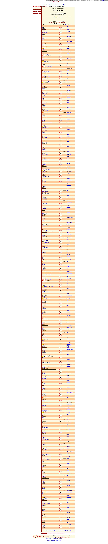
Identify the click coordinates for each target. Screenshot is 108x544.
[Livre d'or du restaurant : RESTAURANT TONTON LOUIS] (60, 510)
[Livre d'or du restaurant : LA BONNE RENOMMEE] (60, 113)
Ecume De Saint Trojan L (45, 225)
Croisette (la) (43, 206)
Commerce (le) (44, 188)
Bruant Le (43, 120)
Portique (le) (43, 430)
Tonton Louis (43, 510)
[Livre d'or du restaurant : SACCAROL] (60, 469)
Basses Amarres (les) (44, 93)
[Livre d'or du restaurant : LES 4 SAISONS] (60, 27)
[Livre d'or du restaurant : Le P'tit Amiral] (60, 388)
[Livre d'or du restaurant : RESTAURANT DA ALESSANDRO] (60, 208)
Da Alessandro (44, 208)
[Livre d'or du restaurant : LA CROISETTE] (60, 206)
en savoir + (103, 0)
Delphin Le (43, 215)
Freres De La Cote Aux (45, 262)
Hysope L (43, 306)
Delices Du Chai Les (44, 213)
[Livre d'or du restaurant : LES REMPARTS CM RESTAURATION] (60, 454)
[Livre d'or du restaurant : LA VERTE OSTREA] (60, 518)
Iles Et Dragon (44, 308)
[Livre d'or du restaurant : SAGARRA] (60, 471)
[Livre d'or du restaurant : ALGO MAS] (60, 42)
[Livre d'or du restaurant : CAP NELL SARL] (60, 149)
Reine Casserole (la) (44, 447)
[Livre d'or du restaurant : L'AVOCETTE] (60, 86)
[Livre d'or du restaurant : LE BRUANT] (60, 120)
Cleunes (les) (43, 179)
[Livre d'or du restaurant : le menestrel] (60, 357)
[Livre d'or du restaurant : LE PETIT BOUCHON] (60, 400)
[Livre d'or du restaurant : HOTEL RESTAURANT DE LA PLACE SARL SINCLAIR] (60, 456)
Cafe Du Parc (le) (44, 142)
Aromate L (43, 56)
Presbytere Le (44, 432)
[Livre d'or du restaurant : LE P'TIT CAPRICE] (60, 390)
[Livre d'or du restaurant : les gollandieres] (60, 276)
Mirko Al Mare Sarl (44, 365)
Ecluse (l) (43, 223)
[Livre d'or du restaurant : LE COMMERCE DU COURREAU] (60, 191)
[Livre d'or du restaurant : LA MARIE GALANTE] (60, 347)
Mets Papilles (43, 360)
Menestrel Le (43, 357)
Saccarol (43, 469)
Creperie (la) (43, 201)
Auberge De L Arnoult (48, 66)
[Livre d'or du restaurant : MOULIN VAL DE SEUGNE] (60, 371)
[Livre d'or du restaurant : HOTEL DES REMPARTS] (60, 303)
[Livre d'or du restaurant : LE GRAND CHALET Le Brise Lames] (60, 286)
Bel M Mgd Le (44, 95)
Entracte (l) (43, 228)
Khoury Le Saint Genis (45, 325)
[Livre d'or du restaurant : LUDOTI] (60, 333)
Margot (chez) (44, 345)
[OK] (106, 0)
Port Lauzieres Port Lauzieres (46, 429)
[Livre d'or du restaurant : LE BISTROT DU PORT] (60, 108)
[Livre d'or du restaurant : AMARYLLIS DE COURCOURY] (60, 47)
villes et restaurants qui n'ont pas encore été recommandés (54, 538)
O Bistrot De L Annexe (45, 381)
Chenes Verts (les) (47, 169)
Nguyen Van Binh (44, 378)
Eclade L (43, 220)
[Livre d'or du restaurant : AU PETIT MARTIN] (60, 403)
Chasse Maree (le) (44, 166)
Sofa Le (43, 486)
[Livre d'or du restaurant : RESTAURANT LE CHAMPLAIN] (60, 164)
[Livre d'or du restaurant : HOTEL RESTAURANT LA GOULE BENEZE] (60, 277)
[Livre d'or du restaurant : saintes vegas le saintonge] (60, 478)
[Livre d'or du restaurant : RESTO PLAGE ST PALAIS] (60, 491)
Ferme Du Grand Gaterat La (45, 245)
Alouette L (43, 44)
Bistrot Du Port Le (44, 108)
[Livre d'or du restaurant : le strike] (60, 493)
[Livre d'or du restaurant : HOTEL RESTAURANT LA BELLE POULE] (60, 98)
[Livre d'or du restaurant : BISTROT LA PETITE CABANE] (60, 410)
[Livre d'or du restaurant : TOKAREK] (60, 508)
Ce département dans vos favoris (46, 4)
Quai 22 (43, 434)
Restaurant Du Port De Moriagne (46, 459)
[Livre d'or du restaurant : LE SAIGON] (60, 473)
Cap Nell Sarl (43, 149)
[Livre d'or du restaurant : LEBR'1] (60, 328)
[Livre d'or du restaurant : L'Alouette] (60, 44)
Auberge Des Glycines (45, 73)
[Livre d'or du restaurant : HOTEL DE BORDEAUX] (60, 299)
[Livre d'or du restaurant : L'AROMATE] (60, 56)
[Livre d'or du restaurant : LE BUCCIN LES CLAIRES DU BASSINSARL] (60, 122)
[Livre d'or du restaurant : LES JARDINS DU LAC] (60, 316)
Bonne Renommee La (45, 113)
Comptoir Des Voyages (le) (45, 193)
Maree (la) (43, 340)
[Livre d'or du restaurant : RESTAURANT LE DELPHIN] (60, 215)
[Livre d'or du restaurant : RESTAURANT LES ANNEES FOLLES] (60, 51)
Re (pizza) (43, 442)
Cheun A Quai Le (44, 171)
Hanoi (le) (43, 296)
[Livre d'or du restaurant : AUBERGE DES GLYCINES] (60, 73)
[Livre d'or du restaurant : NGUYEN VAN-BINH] (60, 378)
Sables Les (43, 466)
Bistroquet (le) (44, 105)
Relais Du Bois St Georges (45, 452)
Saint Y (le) (43, 476)
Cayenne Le (43, 157)
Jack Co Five (43, 311)
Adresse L (43, 34)
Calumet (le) (43, 144)
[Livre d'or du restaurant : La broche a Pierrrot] (60, 118)
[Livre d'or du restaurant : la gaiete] (60, 267)
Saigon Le (43, 473)
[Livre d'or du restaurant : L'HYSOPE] (60, 306)
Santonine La (43, 481)
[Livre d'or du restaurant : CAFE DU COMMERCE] (60, 140)
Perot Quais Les (44, 398)
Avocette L (43, 86)
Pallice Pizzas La (44, 393)
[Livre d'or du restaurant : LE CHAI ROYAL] (60, 161)
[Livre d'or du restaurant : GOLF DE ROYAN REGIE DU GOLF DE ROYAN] (60, 272)
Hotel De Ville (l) (44, 301)
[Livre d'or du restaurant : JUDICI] (60, 321)
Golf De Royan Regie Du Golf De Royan (47, 272)
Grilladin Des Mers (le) (45, 291)
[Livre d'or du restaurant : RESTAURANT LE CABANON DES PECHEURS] (60, 135)
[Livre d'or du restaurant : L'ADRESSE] (60, 34)
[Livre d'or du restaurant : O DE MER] (60, 383)
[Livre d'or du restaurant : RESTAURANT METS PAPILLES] (60, 360)
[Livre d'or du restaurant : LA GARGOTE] (60, 269)
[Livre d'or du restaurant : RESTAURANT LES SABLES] (60, 466)
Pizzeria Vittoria (44, 425)
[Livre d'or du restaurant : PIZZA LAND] (60, 417)
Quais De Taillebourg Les (45, 439)
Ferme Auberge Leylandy (45, 242)
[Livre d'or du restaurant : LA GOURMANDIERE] (60, 281)
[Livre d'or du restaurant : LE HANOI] (60, 296)
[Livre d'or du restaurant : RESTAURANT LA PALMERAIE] (60, 395)
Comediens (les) (44, 186)
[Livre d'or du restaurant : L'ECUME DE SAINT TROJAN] (60, 225)
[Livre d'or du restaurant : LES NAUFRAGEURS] (60, 376)
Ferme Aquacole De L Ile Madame (46, 240)
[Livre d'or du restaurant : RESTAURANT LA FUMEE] (60, 264)
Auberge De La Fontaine (45, 71)
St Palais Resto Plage (44, 491)
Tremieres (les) (44, 513)
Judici (42, 321)
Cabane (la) (45, 125)
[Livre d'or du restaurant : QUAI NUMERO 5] (60, 437)
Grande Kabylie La (44, 289)
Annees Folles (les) (44, 51)
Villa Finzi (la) (44, 522)
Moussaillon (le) (44, 373)
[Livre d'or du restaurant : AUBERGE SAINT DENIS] (60, 81)
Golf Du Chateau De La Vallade (46, 274)
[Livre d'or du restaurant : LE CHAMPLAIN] (60, 162)
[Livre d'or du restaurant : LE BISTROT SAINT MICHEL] (60, 110)
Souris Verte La (44, 488)
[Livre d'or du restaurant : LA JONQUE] (60, 320)
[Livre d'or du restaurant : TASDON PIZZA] (60, 505)
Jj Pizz (45, 318)
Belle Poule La (44, 98)
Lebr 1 (43, 328)
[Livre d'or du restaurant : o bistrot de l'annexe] (60, 381)
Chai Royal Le (44, 161)
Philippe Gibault (46, 412)
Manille (45, 338)
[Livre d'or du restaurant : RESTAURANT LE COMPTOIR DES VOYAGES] (60, 193)
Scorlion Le (43, 483)
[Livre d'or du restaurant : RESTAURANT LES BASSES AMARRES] (60, 93)
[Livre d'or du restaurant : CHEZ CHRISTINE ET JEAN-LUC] (60, 176)
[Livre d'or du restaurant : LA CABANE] (60, 132)
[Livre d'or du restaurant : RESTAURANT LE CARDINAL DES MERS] (60, 154)
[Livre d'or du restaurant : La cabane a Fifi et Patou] (60, 127)
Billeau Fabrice (44, 103)
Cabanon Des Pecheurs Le (45, 135)
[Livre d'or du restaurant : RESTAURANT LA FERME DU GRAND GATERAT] (60, 245)
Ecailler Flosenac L (44, 218)
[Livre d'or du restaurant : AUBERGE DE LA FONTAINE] (60, 71)
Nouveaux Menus (59, 6)
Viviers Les (43, 527)
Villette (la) (43, 525)
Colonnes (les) (44, 184)
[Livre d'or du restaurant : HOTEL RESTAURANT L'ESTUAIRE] (60, 235)
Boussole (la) (43, 115)
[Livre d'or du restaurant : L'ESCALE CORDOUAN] (60, 232)
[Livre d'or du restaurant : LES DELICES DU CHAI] (60, 213)
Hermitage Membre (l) (47, 298)
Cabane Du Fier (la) (44, 130)
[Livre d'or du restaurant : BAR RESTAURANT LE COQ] (60, 196)
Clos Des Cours (44, 181)
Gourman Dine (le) (48, 279)
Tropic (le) (43, 515)
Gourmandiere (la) (44, 281)
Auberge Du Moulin (47, 76)
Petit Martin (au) (44, 403)
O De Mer (43, 383)
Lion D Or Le (44, 330)
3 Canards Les (44, 25)
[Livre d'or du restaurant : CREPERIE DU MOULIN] (60, 203)
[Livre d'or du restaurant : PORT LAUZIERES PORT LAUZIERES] (60, 429)
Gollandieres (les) (44, 276)
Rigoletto (43, 461)
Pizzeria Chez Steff (44, 422)
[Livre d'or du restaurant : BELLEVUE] (60, 100)
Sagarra (43, 471)
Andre (43, 49)
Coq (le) (43, 196)
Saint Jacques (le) (44, 474)
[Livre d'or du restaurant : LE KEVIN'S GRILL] (60, 323)
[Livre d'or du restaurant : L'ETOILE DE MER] (60, 237)
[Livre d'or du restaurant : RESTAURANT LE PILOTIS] (60, 415)
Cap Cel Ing (43, 147)
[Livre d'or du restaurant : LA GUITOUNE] (60, 294)
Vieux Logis (43, 520)
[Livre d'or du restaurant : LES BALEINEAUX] (60, 91)
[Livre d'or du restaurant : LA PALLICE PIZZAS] (60, 393)
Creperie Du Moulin (44, 203)
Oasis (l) (43, 385)
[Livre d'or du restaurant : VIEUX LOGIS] (60, 520)
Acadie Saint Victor (44, 32)
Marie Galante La (44, 347)
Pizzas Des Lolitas (44, 420)
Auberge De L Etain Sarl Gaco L (46, 69)
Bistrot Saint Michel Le (45, 110)
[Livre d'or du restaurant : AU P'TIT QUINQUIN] (60, 64)
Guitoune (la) (43, 294)
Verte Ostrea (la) (44, 518)
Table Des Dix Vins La (45, 498)
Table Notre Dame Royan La (46, 503)
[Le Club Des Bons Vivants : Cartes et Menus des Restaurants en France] (54, 2)
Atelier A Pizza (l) (46, 61)
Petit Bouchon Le (44, 400)
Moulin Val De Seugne (45, 371)
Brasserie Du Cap (44, 117)
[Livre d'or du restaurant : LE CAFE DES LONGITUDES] (60, 139)
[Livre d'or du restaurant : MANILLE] (60, 338)
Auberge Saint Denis (47, 81)
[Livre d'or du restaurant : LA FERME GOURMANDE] (60, 247)
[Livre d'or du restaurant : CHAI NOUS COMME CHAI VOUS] (60, 159)
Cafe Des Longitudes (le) (45, 139)
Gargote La (43, 269)
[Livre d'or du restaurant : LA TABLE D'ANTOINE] (60, 496)
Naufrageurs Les (44, 376)
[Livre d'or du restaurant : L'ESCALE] (60, 230)
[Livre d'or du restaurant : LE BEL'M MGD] (60, 95)
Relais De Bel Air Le (44, 449)
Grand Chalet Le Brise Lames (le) (48, 286)
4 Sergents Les (44, 29)
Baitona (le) (43, 88)
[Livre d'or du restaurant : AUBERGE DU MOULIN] (60, 76)
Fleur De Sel (43, 250)
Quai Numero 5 (44, 437)
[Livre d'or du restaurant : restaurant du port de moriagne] (60, 459)
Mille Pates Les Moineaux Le (46, 362)
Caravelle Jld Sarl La (44, 152)
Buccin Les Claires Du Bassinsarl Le (47, 122)
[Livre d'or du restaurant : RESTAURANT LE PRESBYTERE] (60, 432)
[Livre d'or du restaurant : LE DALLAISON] (60, 210)
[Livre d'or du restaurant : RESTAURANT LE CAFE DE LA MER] (60, 137)
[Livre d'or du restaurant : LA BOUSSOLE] (60, 115)
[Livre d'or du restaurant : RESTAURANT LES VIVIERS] (60, 527)
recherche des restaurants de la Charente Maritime (54, 540)
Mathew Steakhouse (49, 355)
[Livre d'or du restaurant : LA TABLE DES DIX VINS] (60, 498)
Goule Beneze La (44, 277)
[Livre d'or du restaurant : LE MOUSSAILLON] (60, 373)
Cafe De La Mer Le (44, 137)
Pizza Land (43, 417)
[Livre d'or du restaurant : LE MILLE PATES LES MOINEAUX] (60, 362)
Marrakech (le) (44, 352)
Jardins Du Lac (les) (44, 316)
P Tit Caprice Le (44, 390)
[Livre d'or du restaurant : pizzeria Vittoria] (60, 425)
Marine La (43, 350)
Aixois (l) (43, 39)
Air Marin (43, 37)
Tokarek (43, 508)
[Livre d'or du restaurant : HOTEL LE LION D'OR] (60, 330)
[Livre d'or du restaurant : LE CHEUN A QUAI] (60, 171)
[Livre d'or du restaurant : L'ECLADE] (60, 220)
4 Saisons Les (44, 27)
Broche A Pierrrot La (44, 118)
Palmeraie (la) (44, 395)
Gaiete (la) (43, 267)
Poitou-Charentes (63, 4)
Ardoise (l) (46, 54)
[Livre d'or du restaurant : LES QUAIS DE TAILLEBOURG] (60, 439)
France (59, 4)
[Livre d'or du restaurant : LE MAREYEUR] (60, 343)
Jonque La (43, 320)
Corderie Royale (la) (44, 198)
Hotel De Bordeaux (44, 299)
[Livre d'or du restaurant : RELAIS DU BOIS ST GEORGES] (60, 452)
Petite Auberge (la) (44, 407)
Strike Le (43, 493)
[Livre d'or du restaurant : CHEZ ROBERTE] (60, 174)
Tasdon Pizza (43, 505)
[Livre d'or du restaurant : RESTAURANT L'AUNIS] (60, 83)
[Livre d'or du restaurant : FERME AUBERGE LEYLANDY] (60, 242)
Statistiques (62, 6)
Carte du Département (49, 6)
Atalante (43, 59)
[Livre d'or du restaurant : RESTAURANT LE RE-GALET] (60, 444)
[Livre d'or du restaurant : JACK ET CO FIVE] (60, 311)
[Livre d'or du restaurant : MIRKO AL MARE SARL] (60, 365)
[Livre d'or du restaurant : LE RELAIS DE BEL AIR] (60, 449)
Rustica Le (43, 464)
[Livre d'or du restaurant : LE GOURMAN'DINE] (60, 279)
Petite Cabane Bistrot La (45, 410)
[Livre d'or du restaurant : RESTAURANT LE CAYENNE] (60, 157)
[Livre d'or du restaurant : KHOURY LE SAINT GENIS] (60, 325)
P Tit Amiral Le (44, 388)
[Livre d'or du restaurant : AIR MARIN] (60, 37)
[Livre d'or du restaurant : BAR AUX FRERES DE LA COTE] (60, 262)
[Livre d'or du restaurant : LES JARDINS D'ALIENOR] (60, 313)
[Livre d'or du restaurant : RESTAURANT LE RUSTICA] (60, 464)
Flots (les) (43, 257)
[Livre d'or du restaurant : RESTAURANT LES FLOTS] (60, 257)
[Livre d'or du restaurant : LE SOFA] (60, 486)
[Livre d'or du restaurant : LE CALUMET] (60, 144)
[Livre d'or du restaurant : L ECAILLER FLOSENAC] (60, 218)
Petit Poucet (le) (44, 405)
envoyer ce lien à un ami (53, 4)
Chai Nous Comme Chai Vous (46, 159)
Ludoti (43, 333)
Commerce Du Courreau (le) (45, 191)
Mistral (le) (43, 367)
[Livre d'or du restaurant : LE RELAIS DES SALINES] (60, 451)
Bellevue (43, 100)
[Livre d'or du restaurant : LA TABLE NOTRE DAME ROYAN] (60, 503)
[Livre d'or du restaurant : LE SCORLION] (60, 483)
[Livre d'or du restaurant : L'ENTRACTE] (60, 228)
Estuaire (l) (43, 235)
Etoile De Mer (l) (44, 237)
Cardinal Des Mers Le (45, 154)
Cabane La (43, 132)
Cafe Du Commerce (44, 140)
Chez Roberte (44, 174)
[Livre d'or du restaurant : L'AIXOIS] (60, 39)
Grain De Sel (43, 284)
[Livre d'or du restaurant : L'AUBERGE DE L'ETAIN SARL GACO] (60, 69)
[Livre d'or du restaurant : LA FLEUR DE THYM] (60, 254)
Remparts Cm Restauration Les (46, 454)
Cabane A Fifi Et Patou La (45, 127)
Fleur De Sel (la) (44, 252)
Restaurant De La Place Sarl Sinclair (47, 456)
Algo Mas (43, 42)
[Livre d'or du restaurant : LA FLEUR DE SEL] (60, 252)
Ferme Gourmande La (45, 247)
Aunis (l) (43, 83)
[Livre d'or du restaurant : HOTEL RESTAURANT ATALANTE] (60, 59)
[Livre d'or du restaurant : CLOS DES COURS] (60, 181)
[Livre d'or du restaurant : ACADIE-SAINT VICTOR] (60, 32)
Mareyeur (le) (46, 343)
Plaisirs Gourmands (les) (45, 427)
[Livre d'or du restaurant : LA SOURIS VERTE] (60, 488)
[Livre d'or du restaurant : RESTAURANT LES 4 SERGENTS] (60, 29)
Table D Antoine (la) (48, 496)
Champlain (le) (44, 162)
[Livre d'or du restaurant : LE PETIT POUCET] (60, 405)
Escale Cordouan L (44, 232)
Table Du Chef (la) (44, 500)
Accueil (57, 4)
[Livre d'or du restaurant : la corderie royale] (60, 198)
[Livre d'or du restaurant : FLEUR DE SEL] (60, 250)
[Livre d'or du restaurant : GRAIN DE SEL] (60, 284)
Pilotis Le (43, 415)
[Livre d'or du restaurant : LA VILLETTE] (60, 525)
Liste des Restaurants (44, 6)
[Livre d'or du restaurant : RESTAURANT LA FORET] (60, 259)
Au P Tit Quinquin (44, 64)
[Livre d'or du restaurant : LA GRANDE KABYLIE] (60, 289)
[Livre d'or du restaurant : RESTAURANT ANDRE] (60, 49)
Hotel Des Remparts (44, 303)
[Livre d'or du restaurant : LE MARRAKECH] (60, 352)
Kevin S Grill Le (44, 323)
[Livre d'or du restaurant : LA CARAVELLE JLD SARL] (60, 152)
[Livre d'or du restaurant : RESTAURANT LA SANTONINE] (60, 481)
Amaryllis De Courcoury (47, 47)
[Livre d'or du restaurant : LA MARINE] (60, 350)
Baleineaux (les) (44, 91)
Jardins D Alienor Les (45, 313)
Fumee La (43, 264)
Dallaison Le (43, 210)
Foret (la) (43, 259)
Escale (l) (45, 230)
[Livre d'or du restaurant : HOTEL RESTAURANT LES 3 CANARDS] (60, 25)
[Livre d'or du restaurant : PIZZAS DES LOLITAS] (60, 420)
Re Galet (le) (43, 444)
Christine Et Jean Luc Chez (45, 176)
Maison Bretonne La (44, 335)
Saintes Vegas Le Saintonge (45, 478)
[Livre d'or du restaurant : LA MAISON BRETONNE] (60, 335)
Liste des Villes (54, 6)
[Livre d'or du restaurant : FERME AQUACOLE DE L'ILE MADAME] (60, 240)
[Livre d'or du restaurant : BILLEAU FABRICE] (60, 103)
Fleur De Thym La (44, 254)
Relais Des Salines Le (45, 451)
